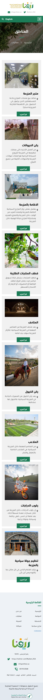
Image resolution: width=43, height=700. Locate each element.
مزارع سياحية (36, 626)
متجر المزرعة (30, 93)
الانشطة (38, 621)
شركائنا (19, 626)
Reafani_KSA (31, 12)
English (9, 18)
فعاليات (15, 43)
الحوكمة (38, 616)
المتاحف (33, 322)
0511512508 (23, 669)
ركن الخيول (31, 391)
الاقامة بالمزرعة (28, 204)
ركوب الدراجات (29, 505)
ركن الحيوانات (30, 145)
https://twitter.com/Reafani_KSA (24, 659)
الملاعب (33, 441)
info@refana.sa (16, 12)
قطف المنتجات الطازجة (24, 273)
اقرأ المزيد (23, 114)
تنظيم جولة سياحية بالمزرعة (26, 562)
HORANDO (37, 631)
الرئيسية (28, 43)
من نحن (19, 611)
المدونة (19, 621)
